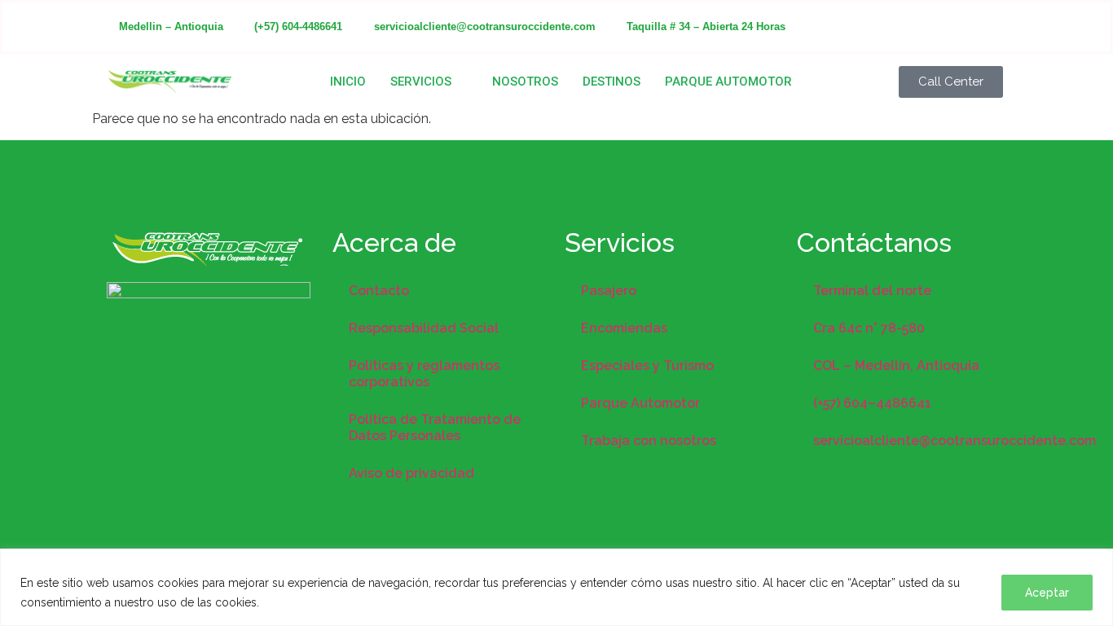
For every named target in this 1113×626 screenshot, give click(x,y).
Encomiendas (624, 328)
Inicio (348, 81)
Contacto (379, 290)
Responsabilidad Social (424, 328)
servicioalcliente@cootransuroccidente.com (913, 440)
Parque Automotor (728, 81)
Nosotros (525, 81)
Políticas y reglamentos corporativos (424, 374)
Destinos (611, 81)
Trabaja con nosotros (648, 440)
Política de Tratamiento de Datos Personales (435, 427)
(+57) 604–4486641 (872, 403)
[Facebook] (892, 27)
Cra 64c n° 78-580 (869, 328)
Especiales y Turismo (647, 365)
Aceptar (1047, 592)
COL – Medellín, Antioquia (896, 365)
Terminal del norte (872, 290)
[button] (951, 82)
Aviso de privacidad (411, 473)
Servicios (420, 81)
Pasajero (608, 290)
